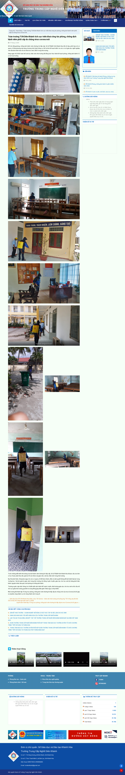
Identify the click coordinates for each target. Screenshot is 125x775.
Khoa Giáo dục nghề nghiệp (50, 679)
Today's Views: (88, 706)
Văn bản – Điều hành (54, 20)
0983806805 (39, 762)
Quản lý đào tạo (91, 20)
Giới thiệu (17, 20)
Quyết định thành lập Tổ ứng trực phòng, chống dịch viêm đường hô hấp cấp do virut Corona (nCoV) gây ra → (48, 602)
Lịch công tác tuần (38, 20)
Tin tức (27, 20)
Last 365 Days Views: (90, 718)
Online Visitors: (87, 703)
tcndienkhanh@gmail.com (32, 765)
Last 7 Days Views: (90, 710)
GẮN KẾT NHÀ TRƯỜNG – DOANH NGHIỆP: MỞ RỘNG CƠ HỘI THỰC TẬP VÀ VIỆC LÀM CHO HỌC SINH (38, 612)
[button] (115, 735)
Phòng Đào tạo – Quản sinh (18, 679)
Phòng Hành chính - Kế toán (18, 682)
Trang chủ (12, 30)
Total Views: (88, 722)
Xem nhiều (96, 31)
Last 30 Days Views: (90, 714)
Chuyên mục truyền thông (74, 20)
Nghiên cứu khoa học (16, 25)
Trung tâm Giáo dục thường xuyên (52, 682)
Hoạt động (19, 30)
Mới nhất (87, 31)
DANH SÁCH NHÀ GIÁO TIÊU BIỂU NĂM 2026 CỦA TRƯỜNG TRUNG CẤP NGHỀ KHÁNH (34, 615)
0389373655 (31, 762)
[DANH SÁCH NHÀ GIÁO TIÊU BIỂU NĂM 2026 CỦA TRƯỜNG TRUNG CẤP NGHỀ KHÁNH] (89, 55)
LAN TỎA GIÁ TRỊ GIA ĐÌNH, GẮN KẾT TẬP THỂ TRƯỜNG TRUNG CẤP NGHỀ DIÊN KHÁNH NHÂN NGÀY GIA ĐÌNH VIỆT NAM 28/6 (43, 619)
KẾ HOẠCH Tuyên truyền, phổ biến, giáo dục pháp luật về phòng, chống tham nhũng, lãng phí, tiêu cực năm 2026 (99, 81)
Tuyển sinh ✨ (105, 20)
